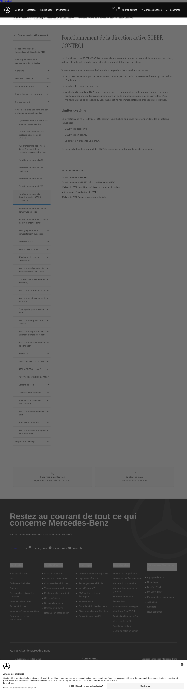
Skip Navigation (7, 1)
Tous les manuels (22, 17)
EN (114, 8)
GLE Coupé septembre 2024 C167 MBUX (54, 17)
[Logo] (7, 10)
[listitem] (18, 10)
